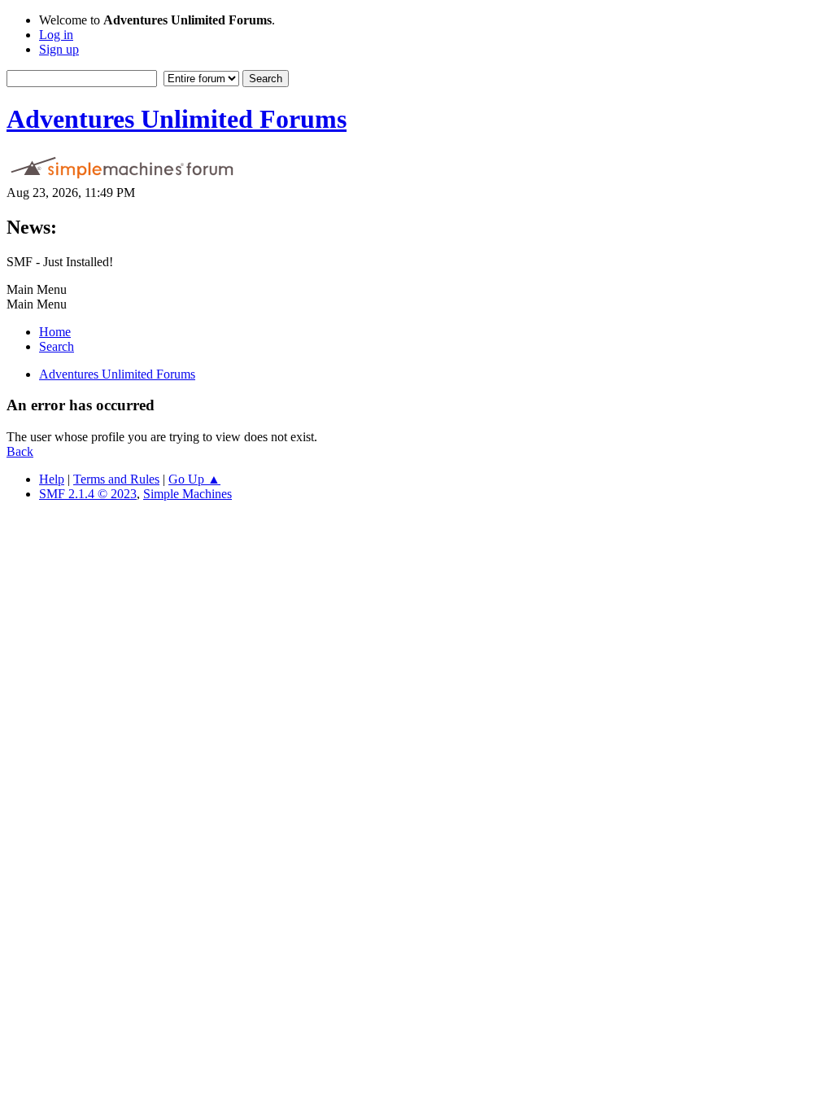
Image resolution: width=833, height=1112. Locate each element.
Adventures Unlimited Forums (177, 119)
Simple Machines (187, 494)
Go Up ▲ (194, 479)
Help (51, 479)
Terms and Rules (116, 479)
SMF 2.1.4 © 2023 (88, 494)
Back (20, 451)
